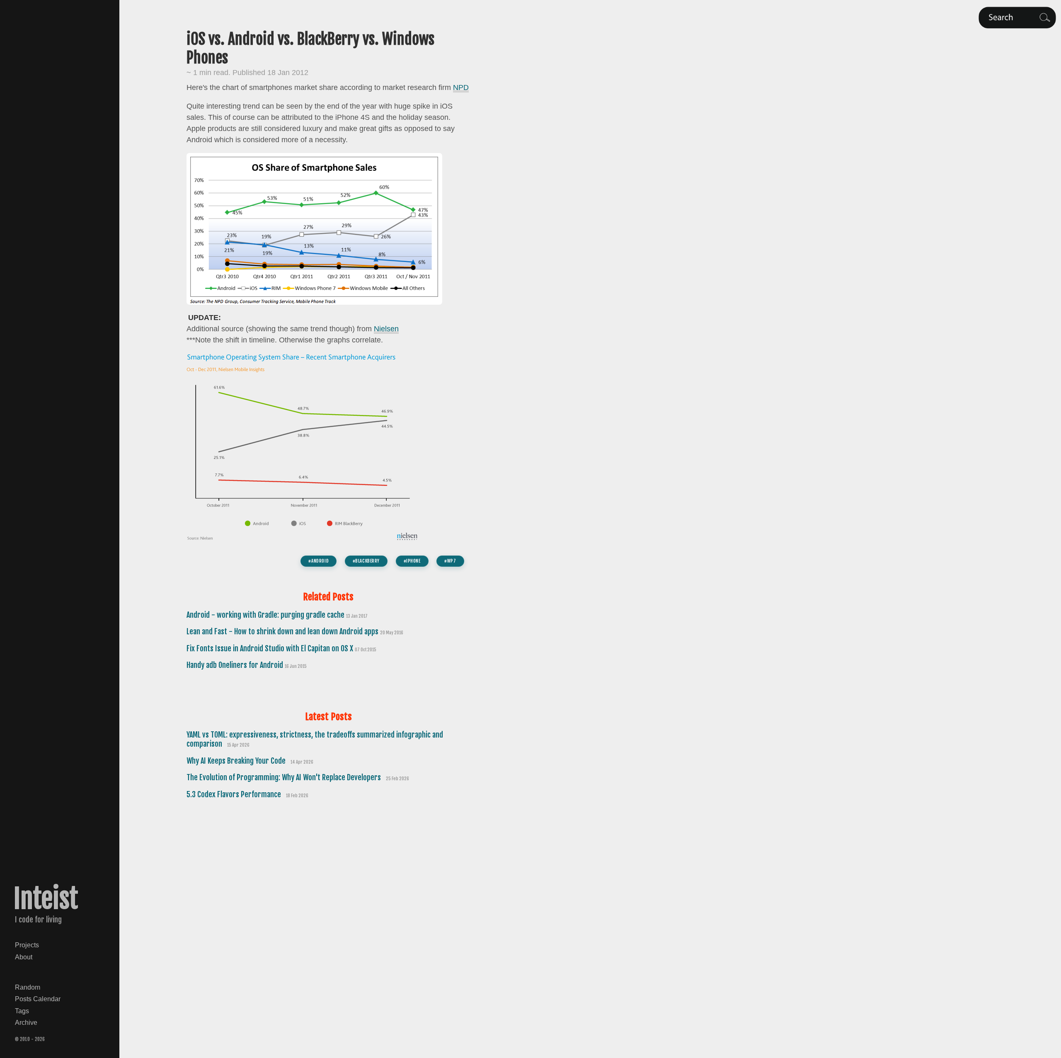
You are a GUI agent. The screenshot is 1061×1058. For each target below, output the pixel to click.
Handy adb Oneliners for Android (236, 665)
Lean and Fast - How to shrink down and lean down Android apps (283, 631)
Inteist (46, 898)
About (23, 957)
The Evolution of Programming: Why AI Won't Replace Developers (285, 777)
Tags (22, 1010)
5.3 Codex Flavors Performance (235, 794)
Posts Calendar (38, 998)
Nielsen (386, 329)
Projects (27, 945)
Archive (26, 1022)
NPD (461, 87)
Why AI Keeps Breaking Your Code (237, 760)
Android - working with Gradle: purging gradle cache (266, 614)
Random (27, 987)
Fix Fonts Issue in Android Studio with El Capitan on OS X (271, 648)
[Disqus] (328, 921)
